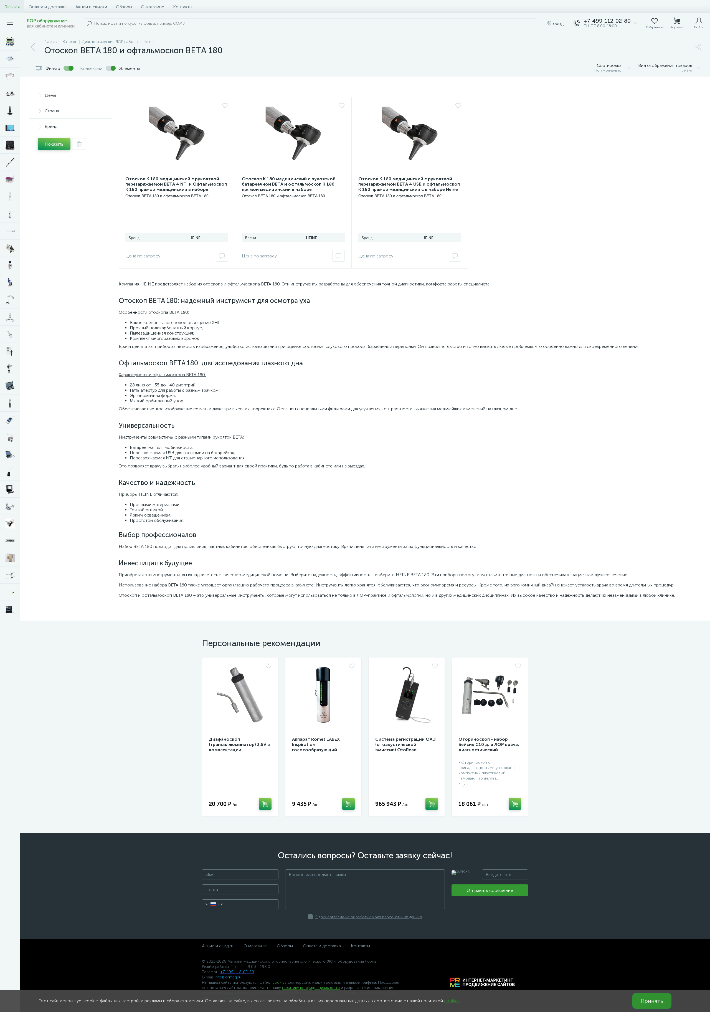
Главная (12, 6)
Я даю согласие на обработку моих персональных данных (368, 917)
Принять (652, 1001)
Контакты (182, 6)
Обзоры (124, 6)
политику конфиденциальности (311, 987)
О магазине (152, 6)
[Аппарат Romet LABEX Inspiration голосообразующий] (323, 695)
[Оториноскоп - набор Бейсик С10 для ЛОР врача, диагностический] (489, 695)
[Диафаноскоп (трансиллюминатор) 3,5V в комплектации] (240, 695)
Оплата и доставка (48, 6)
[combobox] (212, 904)
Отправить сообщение (489, 890)
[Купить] (265, 804)
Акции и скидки (91, 6)
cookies (279, 982)
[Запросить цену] (222, 256)
